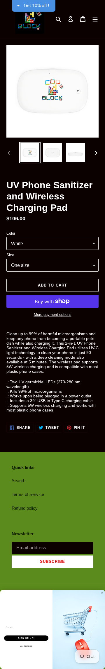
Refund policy (25, 508)
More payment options (52, 314)
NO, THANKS (26, 646)
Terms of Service (28, 494)
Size (10, 255)
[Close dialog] (102, 593)
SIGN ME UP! (26, 638)
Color (10, 233)
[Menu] (95, 19)
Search (18, 480)
